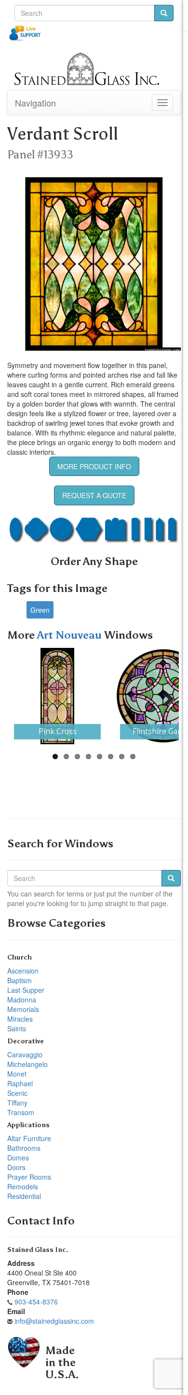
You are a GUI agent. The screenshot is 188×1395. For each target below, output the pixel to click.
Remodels (22, 1186)
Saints (16, 1028)
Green (40, 610)
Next (164, 696)
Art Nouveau (70, 635)
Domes (18, 1157)
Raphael (20, 1083)
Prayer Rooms (29, 1177)
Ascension (23, 970)
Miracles (20, 1019)
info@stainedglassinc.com (54, 1321)
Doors (16, 1167)
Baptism (19, 980)
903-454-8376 (36, 1301)
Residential (24, 1196)
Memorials (23, 1009)
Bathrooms (23, 1148)
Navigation (35, 102)
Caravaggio (24, 1054)
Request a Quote (94, 495)
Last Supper (25, 990)
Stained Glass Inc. (37, 1250)
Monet (17, 1074)
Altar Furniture (29, 1138)
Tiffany (17, 1102)
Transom (20, 1112)
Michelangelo (27, 1064)
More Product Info (94, 466)
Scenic (17, 1093)
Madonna (21, 999)
